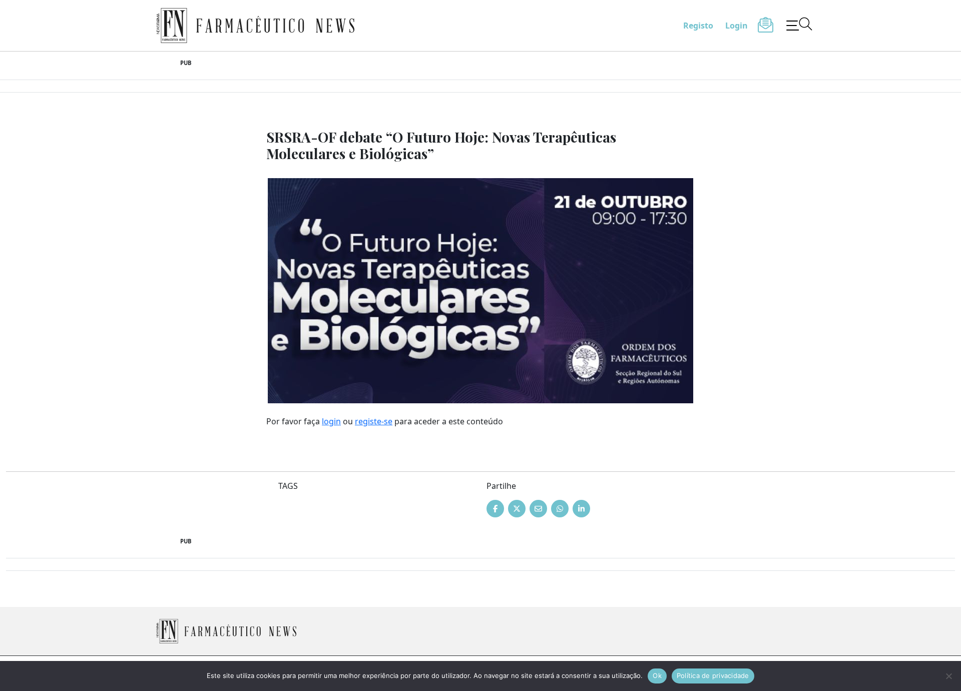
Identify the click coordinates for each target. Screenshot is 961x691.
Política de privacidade (713, 675)
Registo (698, 25)
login (331, 421)
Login (736, 25)
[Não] (948, 676)
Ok (657, 675)
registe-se (373, 421)
